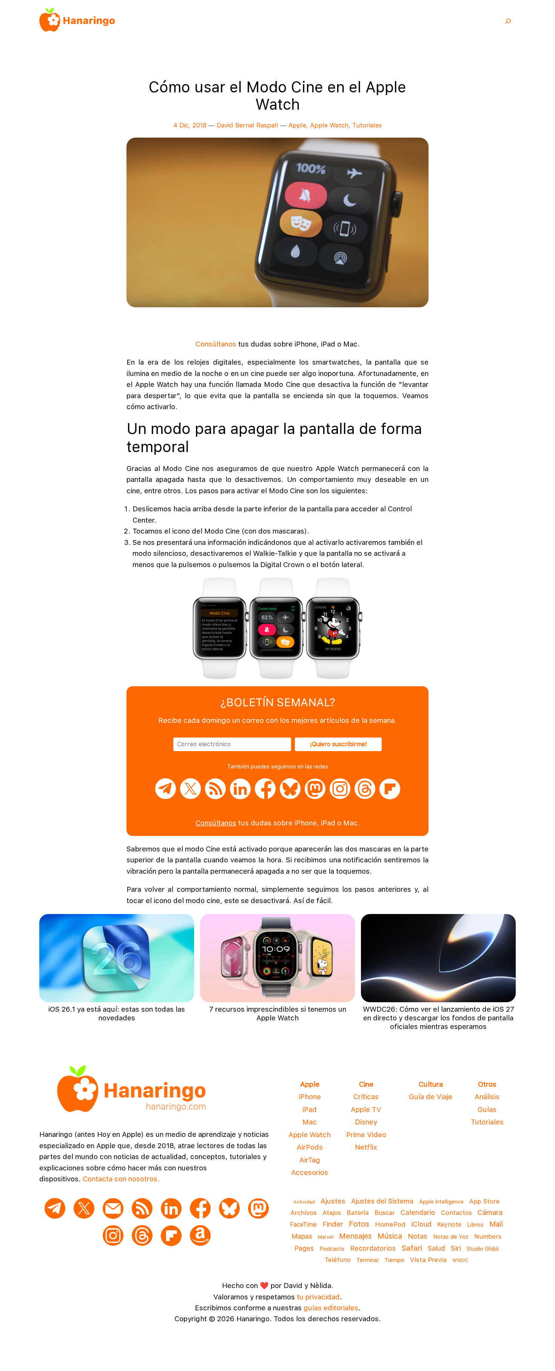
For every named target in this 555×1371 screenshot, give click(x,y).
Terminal (367, 1260)
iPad (309, 1109)
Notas (417, 1236)
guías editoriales (331, 1308)
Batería (358, 1212)
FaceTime (303, 1224)
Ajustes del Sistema (382, 1201)
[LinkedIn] (240, 795)
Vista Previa (428, 1260)
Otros (487, 1084)
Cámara (490, 1212)
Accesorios (309, 1172)
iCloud (421, 1224)
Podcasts (331, 1248)
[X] (190, 795)
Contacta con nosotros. (121, 1179)
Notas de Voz (451, 1236)
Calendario (418, 1212)
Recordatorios (373, 1248)
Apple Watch (329, 125)
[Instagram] (340, 795)
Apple (297, 125)
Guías (487, 1109)
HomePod (390, 1224)
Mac (309, 1122)
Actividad (304, 1202)
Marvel (325, 1237)
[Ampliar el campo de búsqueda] (508, 21)
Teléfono (338, 1260)
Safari (411, 1248)
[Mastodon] (315, 795)
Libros (475, 1224)
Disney (366, 1122)
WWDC (460, 1260)
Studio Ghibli (483, 1248)
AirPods (310, 1147)
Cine (366, 1084)
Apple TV (366, 1109)
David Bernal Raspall (247, 125)
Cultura (431, 1084)
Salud (436, 1248)
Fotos (359, 1223)
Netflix (366, 1147)
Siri (456, 1248)
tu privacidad (318, 1297)
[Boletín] (113, 1209)
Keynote (449, 1224)
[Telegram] (165, 795)
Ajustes (333, 1201)
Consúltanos (216, 344)
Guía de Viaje (430, 1096)
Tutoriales (367, 125)
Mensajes (355, 1236)
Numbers (487, 1236)
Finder (332, 1224)
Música (390, 1236)
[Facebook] (265, 795)
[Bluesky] (290, 795)
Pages (304, 1248)
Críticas (366, 1096)
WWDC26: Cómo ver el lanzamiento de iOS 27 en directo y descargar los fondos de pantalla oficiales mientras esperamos (438, 1018)
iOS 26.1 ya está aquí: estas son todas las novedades (116, 1013)
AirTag (309, 1160)
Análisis (487, 1096)
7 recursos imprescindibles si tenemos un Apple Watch (277, 1013)
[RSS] (215, 795)
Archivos (303, 1212)
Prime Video (366, 1134)
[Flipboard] (389, 795)
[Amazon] (200, 1236)
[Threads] (364, 795)
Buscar (385, 1212)
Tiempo (394, 1260)
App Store (484, 1201)
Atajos (331, 1212)
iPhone (310, 1096)
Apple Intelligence (441, 1201)
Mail (496, 1223)
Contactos (456, 1212)
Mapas (301, 1236)
